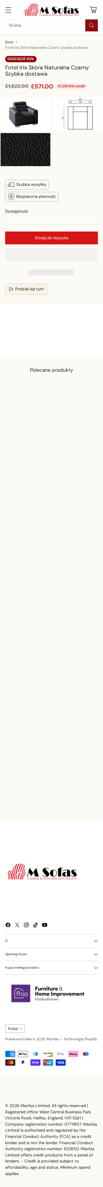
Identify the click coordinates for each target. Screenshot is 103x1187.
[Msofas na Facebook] (8, 926)
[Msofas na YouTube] (44, 926)
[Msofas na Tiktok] (35, 926)
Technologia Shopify (80, 1039)
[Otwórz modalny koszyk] (93, 9)
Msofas (53, 1039)
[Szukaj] (91, 25)
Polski (13, 1028)
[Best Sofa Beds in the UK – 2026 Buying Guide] (44, 765)
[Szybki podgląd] (83, 436)
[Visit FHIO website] (48, 993)
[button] (51, 254)
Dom (9, 42)
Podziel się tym (29, 288)
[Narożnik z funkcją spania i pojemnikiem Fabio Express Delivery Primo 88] (48, 457)
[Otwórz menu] (8, 9)
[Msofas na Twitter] (17, 926)
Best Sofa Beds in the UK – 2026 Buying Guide (43, 801)
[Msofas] (51, 9)
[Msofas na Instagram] (26, 926)
